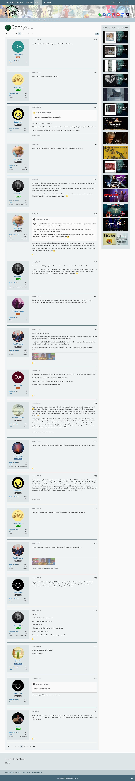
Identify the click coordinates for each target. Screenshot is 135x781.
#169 (95, 329)
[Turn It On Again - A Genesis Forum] (67, 11)
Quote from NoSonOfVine (44, 113)
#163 (95, 107)
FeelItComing (46, 568)
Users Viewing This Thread (15, 759)
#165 (95, 179)
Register (119, 2)
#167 (95, 262)
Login (112, 2)
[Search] (127, 2)
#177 (95, 610)
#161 (95, 40)
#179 (95, 679)
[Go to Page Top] (132, 778)
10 (22, 34)
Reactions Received (13, 61)
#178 (95, 646)
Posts (10, 63)
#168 (95, 297)
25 (28, 34)
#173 (95, 476)
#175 (95, 543)
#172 (95, 441)
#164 (95, 144)
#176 (95, 578)
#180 (95, 711)
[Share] (97, 34)
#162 (95, 72)
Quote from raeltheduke (43, 219)
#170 (95, 370)
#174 (95, 508)
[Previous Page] (6, 33)
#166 (95, 214)
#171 (95, 403)
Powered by (67, 778)
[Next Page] (32, 33)
